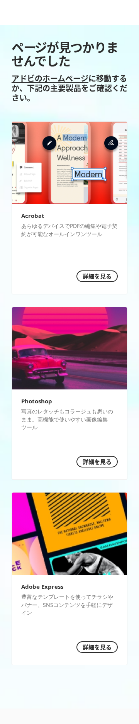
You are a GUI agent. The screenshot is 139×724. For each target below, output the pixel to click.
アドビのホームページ (50, 78)
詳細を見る (97, 276)
